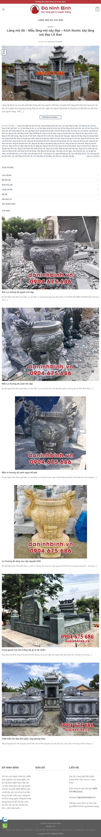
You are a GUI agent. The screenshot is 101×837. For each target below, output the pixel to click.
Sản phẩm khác (9, 204)
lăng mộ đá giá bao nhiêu (26, 138)
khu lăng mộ (75, 131)
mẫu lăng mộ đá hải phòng (26, 151)
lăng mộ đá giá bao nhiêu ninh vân (48, 138)
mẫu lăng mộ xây (79, 151)
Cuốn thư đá (39, 830)
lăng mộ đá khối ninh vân (22, 143)
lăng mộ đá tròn (39, 148)
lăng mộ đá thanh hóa (25, 148)
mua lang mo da (49, 154)
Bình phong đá (53, 830)
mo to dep (23, 154)
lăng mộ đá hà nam (88, 138)
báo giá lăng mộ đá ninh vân (51, 126)
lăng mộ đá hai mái (19, 141)
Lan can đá (90, 830)
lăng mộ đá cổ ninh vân (45, 136)
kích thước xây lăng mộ (89, 131)
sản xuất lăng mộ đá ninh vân (22, 156)
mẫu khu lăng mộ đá (9, 151)
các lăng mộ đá (84, 126)
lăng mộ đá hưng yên (80, 141)
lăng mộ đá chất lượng (10, 136)
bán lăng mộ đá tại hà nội (31, 126)
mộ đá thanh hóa (13, 154)
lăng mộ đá (80, 133)
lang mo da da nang (49, 133)
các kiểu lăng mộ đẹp (70, 126)
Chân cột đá (66, 830)
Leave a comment (92, 156)
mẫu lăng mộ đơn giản (64, 151)
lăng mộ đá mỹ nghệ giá (33, 146)
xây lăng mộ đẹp (68, 156)
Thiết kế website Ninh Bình (50, 823)
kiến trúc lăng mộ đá (9, 133)
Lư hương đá (78, 830)
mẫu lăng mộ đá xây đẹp (46, 151)
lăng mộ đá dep (76, 136)
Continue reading (50, 117)
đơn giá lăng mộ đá (32, 131)
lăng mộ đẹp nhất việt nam (68, 148)
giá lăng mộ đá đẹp (46, 131)
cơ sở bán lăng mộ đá (26, 128)
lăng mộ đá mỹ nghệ (16, 146)
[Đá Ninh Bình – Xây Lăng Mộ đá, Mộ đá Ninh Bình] (50, 9)
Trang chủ (10, 830)
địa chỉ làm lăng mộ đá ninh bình (69, 128)
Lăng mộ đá (7, 189)
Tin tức (51, 27)
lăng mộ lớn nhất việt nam (88, 148)
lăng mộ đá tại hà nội (49, 146)
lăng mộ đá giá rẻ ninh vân (70, 138)
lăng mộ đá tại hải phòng (67, 146)
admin (60, 41)
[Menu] (3, 9)
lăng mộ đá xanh (52, 148)
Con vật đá (6, 175)
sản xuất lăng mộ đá (78, 154)
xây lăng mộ (57, 156)
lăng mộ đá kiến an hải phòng (42, 143)
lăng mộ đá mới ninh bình (75, 143)
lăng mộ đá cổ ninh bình (27, 136)
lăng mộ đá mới (59, 143)
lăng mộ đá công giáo (62, 136)
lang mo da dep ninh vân (66, 133)
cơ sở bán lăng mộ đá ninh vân (46, 128)
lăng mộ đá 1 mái (90, 133)
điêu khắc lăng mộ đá (16, 131)
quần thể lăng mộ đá (63, 154)
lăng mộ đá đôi (10, 138)
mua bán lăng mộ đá (35, 154)
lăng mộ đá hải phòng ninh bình (38, 141)
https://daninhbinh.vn (86, 797)
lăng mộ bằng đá (35, 133)
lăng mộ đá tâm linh (84, 146)
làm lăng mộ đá (22, 133)
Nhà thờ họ (7, 199)
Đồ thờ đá (6, 180)
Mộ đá (4, 194)
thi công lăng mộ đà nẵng (43, 156)
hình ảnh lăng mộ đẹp (62, 131)
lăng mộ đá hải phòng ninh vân (61, 141)
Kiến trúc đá (7, 185)
